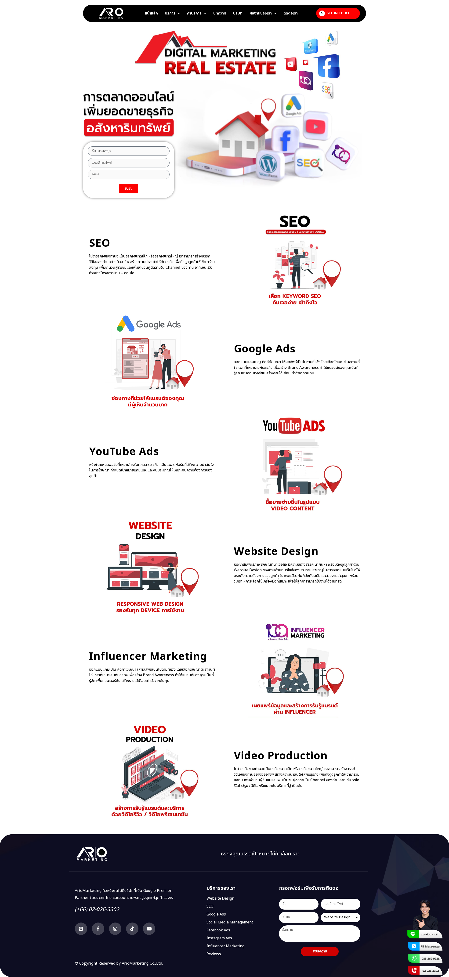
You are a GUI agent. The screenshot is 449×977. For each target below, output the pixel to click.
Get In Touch (338, 13)
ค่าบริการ (194, 13)
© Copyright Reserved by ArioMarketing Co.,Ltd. (119, 963)
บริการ (170, 13)
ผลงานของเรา (261, 13)
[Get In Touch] (322, 13)
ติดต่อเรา (290, 13)
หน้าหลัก (151, 13)
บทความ (219, 13)
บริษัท (238, 13)
